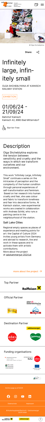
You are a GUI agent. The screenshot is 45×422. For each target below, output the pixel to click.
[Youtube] (23, 396)
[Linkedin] (30, 396)
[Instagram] (15, 396)
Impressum (30, 403)
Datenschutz (12, 403)
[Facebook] (8, 396)
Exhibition (9, 96)
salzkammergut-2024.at (18, 254)
